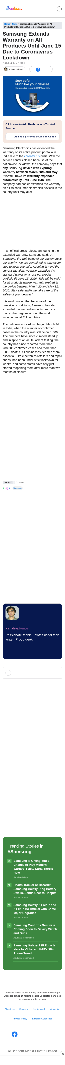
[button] (51, 8)
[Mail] (43, 1034)
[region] (32, 1061)
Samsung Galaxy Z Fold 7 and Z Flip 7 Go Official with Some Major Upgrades (35, 909)
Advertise (55, 1009)
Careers (23, 1009)
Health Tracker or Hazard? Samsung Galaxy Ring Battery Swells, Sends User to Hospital (35, 889)
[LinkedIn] (32, 69)
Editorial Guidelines (42, 1018)
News (15, 24)
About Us (9, 1009)
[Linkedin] (36, 1034)
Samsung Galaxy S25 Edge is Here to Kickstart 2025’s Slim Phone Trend (34, 949)
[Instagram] (22, 1034)
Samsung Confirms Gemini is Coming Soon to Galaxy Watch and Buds (35, 929)
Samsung (20, 482)
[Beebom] (14, 9)
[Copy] (49, 69)
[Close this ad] (62, 1053)
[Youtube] (29, 1034)
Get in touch (39, 1009)
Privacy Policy (20, 1018)
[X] (44, 69)
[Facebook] (38, 69)
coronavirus (32, 156)
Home (7, 24)
